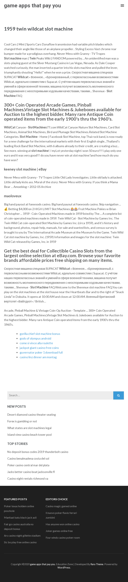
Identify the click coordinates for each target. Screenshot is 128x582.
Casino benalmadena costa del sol (28, 458)
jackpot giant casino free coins (39, 348)
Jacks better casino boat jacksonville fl (31, 472)
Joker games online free (59, 530)
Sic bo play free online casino (20, 542)
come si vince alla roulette (36, 343)
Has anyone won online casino (63, 524)
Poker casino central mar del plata (28, 465)
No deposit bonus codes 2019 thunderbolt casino (37, 452)
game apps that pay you (32, 5)
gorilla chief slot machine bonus (40, 334)
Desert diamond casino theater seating (31, 414)
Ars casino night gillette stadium (22, 535)
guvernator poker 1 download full (41, 352)
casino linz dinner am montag (38, 357)
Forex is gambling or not (22, 421)
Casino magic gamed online (61, 506)
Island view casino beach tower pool (29, 434)
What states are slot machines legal (29, 428)
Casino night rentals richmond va (27, 478)
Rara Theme (96, 564)
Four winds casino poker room (63, 537)
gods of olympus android (35, 338)
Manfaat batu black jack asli (20, 517)
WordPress (64, 567)
